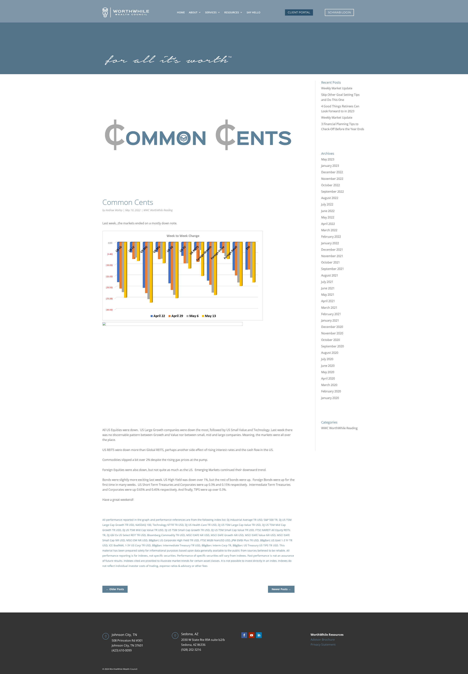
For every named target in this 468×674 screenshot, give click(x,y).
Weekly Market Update (336, 88)
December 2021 (332, 250)
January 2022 (330, 243)
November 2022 (332, 179)
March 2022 (329, 230)
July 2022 (327, 204)
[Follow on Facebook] (244, 635)
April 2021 (328, 301)
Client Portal (299, 12)
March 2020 (329, 385)
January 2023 (330, 166)
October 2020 (330, 340)
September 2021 (332, 269)
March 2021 (329, 308)
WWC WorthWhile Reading (158, 210)
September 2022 (332, 192)
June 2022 (328, 211)
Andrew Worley (114, 210)
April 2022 (328, 224)
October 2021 (330, 262)
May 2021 (327, 295)
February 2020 (331, 391)
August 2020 (329, 353)
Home (181, 12)
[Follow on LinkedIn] (259, 635)
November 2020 (332, 333)
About (193, 12)
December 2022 (332, 172)
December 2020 (332, 327)
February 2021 (331, 314)
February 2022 (331, 237)
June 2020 (328, 366)
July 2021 (327, 282)
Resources (231, 12)
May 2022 (327, 217)
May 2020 (327, 372)
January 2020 (330, 398)
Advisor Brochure (323, 640)
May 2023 (327, 159)
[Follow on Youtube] (251, 635)
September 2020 (332, 346)
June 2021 (328, 288)
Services (211, 12)
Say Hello (253, 12)
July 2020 (327, 359)
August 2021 (329, 275)
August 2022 (329, 198)
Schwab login (339, 12)
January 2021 (330, 320)
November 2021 (332, 256)
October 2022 (330, 185)
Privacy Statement (323, 645)
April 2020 (328, 378)
